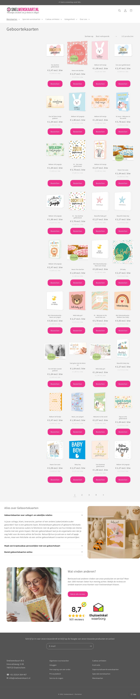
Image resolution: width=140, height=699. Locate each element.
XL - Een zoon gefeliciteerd (77, 165)
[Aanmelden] (91, 646)
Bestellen (55, 84)
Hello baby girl (77, 315)
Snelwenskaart (68, 694)
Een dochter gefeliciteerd (55, 66)
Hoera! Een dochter (78, 269)
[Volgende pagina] (103, 495)
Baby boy (78, 465)
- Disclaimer (78, 694)
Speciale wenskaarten (101, 674)
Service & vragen (56, 678)
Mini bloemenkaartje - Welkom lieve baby (123, 316)
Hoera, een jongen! (78, 417)
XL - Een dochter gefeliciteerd (77, 217)
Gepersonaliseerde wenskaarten (105, 669)
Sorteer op (89, 36)
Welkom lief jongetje (77, 116)
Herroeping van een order (59, 669)
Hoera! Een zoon (123, 170)
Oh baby (123, 269)
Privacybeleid (55, 674)
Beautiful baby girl (100, 216)
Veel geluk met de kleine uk (77, 364)
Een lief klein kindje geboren (55, 117)
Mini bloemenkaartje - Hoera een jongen (55, 316)
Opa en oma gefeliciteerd (123, 417)
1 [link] (74, 495)
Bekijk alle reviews (77, 594)
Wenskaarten (97, 678)
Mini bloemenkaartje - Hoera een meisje (100, 265)
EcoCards (96, 665)
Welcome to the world (100, 417)
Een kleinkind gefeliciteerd (100, 465)
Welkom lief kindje (55, 417)
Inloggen (53, 665)
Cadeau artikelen (99, 660)
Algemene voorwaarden (59, 660)
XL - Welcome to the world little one (100, 316)
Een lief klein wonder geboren (55, 370)
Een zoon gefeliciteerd (123, 65)
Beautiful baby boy (123, 216)
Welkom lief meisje (100, 65)
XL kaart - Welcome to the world (123, 117)
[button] (13, 19)
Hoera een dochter (78, 70)
